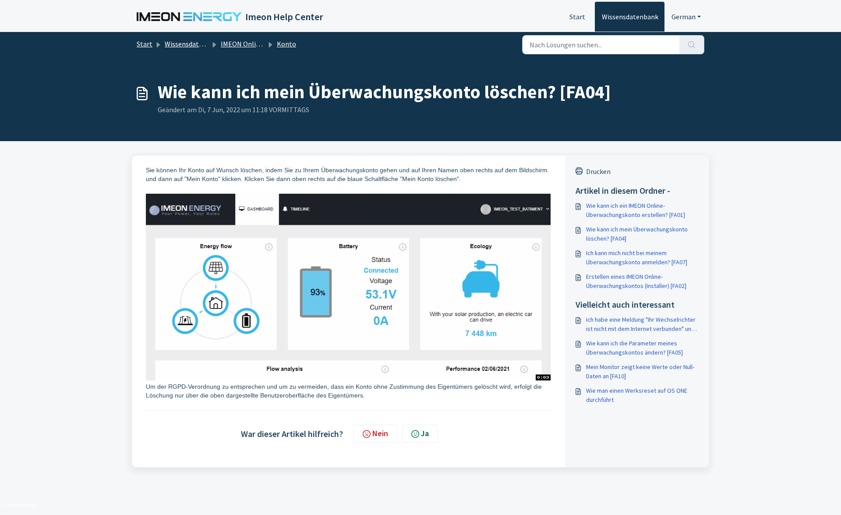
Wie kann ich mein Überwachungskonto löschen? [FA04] (637, 233)
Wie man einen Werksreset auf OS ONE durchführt (636, 395)
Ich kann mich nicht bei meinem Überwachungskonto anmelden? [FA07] (636, 257)
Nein (380, 433)
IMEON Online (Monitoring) (262, 43)
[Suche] (691, 44)
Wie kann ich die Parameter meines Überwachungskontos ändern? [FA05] (634, 347)
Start (577, 16)
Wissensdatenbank (630, 16)
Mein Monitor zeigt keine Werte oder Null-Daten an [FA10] (640, 371)
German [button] (683, 16)
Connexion (19, 504)
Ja (425, 433)
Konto (286, 43)
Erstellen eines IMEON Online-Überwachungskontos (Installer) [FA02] (636, 281)
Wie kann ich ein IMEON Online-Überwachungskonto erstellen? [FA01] (635, 210)
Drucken (598, 171)
